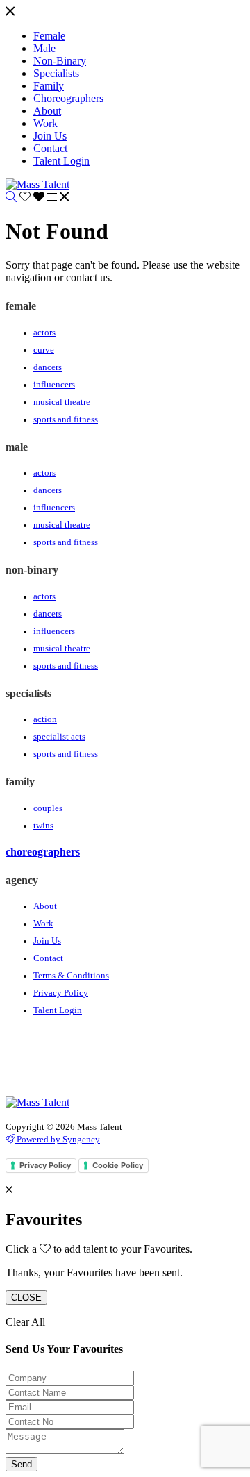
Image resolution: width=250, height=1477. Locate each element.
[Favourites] (33, 197)
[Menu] (10, 12)
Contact (48, 958)
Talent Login (57, 1010)
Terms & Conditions (71, 976)
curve (43, 350)
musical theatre (61, 402)
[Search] (11, 197)
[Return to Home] (37, 184)
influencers (54, 385)
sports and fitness (65, 419)
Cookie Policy (117, 1165)
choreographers (43, 852)
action (45, 719)
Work (43, 923)
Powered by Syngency (57, 1139)
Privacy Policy (60, 993)
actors (44, 332)
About (45, 906)
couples (47, 808)
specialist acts (59, 737)
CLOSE (26, 1297)
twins (43, 826)
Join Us (47, 941)
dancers (47, 367)
